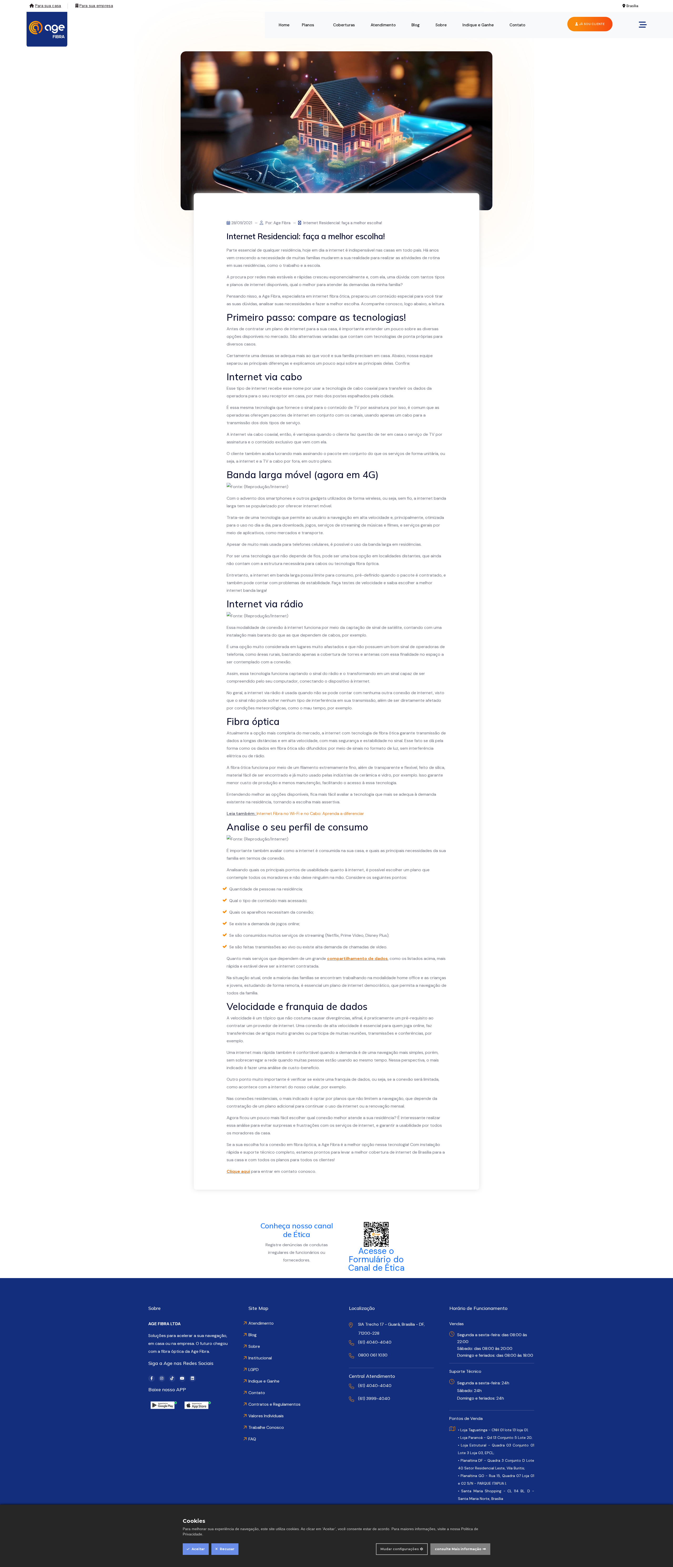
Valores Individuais (266, 1416)
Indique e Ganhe (478, 25)
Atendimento (383, 25)
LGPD (253, 1369)
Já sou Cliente (591, 24)
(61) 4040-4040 (374, 1342)
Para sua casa (48, 5)
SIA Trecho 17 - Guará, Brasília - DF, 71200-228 (391, 1328)
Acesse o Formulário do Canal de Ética (376, 1259)
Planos (308, 25)
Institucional (260, 1358)
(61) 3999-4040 (374, 1398)
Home (284, 25)
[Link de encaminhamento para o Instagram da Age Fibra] (162, 1378)
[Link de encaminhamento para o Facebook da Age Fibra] (151, 1378)
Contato (517, 25)
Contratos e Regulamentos (274, 1404)
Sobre (441, 25)
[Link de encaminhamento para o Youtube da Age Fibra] (182, 1378)
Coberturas (344, 25)
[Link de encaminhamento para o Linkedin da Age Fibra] (192, 1378)
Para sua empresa (96, 5)
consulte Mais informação (458, 1549)
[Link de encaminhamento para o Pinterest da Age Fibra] (172, 1378)
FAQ (252, 1439)
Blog (415, 25)
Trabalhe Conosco (266, 1427)
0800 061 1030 (373, 1355)
